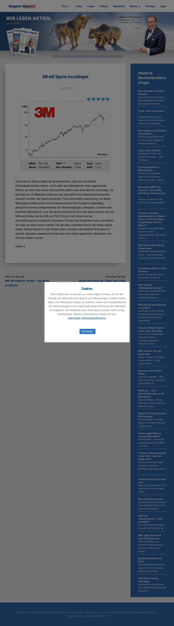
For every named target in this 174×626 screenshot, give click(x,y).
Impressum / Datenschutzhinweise (87, 318)
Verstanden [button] (87, 331)
